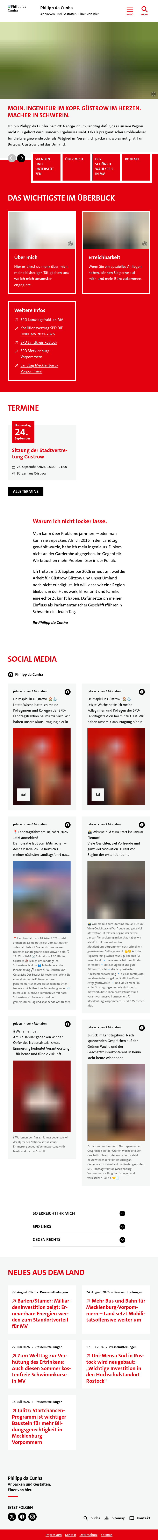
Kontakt (132, 159)
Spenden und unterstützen (45, 166)
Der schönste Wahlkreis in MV (104, 166)
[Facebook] (22, 1517)
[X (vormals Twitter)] (12, 1517)
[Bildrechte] (153, 94)
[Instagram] (32, 1517)
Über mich (74, 159)
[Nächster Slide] (21, 158)
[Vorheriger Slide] (12, 158)
